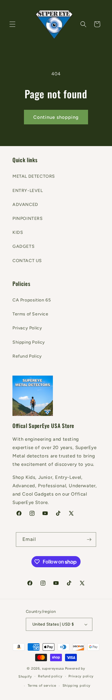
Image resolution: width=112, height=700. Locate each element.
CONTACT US (27, 260)
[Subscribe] (89, 539)
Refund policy (50, 676)
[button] (12, 24)
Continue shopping (56, 117)
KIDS (17, 232)
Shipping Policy (28, 342)
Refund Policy (27, 356)
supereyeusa (53, 669)
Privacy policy (81, 676)
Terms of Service (30, 314)
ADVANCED (25, 204)
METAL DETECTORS (33, 176)
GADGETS (23, 246)
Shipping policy (77, 686)
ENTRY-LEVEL (27, 190)
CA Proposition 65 (31, 300)
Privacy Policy (27, 328)
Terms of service (42, 686)
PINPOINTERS (27, 218)
